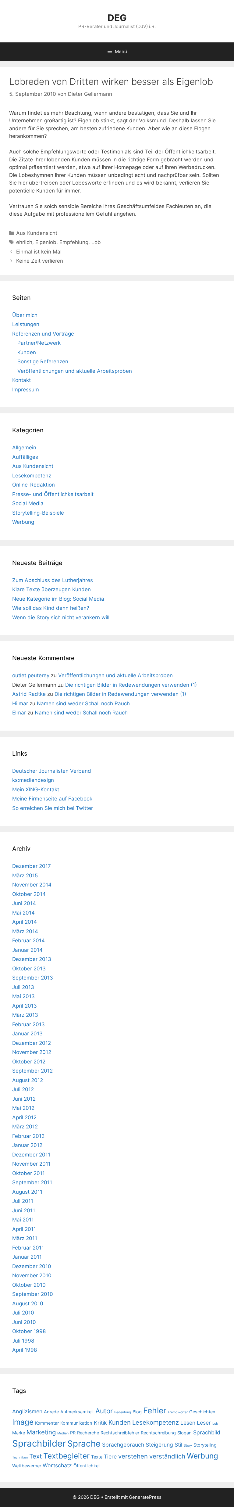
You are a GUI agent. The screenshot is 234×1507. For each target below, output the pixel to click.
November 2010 (31, 1275)
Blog (137, 1412)
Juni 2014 (24, 903)
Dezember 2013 (31, 959)
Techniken (20, 1457)
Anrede (51, 1412)
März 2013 (25, 1015)
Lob (96, 242)
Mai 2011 (23, 1220)
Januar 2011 (27, 1257)
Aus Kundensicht (36, 233)
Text (35, 1456)
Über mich (24, 315)
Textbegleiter (66, 1455)
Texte (96, 1457)
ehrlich (24, 242)
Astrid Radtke (29, 694)
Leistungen (25, 324)
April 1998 (24, 1350)
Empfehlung (73, 242)
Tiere (110, 1456)
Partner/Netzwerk (39, 343)
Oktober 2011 (28, 1173)
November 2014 (31, 885)
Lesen (187, 1422)
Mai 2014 (23, 913)
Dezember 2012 (31, 1043)
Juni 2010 (24, 1322)
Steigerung (159, 1444)
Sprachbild (206, 1432)
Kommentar (47, 1423)
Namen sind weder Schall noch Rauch (83, 703)
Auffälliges (25, 457)
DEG (117, 17)
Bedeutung (122, 1412)
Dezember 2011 (31, 1155)
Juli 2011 (22, 1201)
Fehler (154, 1410)
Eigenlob (45, 242)
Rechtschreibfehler (120, 1433)
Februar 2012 (28, 1136)
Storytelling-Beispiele (38, 513)
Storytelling (205, 1445)
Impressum (25, 390)
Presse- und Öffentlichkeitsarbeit (53, 494)
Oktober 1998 (29, 1331)
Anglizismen (27, 1411)
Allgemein (24, 447)
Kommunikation (76, 1423)
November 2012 (31, 1052)
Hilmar (20, 703)
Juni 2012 (24, 1099)
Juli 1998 (23, 1341)
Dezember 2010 (31, 1266)
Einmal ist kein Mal (39, 252)
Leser (204, 1422)
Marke (18, 1433)
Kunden (26, 352)
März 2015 (25, 875)
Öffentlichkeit (87, 1466)
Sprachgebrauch (123, 1444)
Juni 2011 (23, 1210)
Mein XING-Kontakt (35, 789)
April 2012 (24, 1117)
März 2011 (24, 1238)
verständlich (167, 1456)
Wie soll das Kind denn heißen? (50, 608)
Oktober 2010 (29, 1285)
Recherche (88, 1433)
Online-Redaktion (33, 485)
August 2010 (27, 1303)
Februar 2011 (28, 1248)
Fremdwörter (178, 1412)
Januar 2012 (27, 1145)
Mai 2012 (23, 1108)
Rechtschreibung (158, 1433)
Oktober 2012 (28, 1062)
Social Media (28, 503)
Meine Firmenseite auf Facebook (52, 799)
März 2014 (25, 931)
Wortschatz (57, 1465)
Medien (63, 1433)
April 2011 (24, 1229)
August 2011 (27, 1192)
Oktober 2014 (29, 894)
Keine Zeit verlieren (39, 261)
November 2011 (31, 1164)
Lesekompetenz (31, 476)
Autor (104, 1411)
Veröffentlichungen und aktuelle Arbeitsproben (74, 371)
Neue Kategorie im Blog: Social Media (58, 599)
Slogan (184, 1433)
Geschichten (202, 1412)
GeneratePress (145, 1497)
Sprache (84, 1443)
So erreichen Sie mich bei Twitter (52, 808)
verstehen (133, 1456)
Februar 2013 (28, 1024)
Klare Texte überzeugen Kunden (51, 589)
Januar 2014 (27, 950)
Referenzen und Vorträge (43, 334)
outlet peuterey (30, 675)
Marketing (41, 1432)
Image (23, 1421)
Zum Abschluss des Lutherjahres (52, 580)
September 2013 (32, 978)
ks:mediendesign (33, 780)
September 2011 (32, 1182)
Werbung (23, 522)
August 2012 (27, 1080)
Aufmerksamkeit (77, 1412)
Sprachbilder (39, 1443)
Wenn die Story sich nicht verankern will (60, 617)
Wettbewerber (26, 1466)
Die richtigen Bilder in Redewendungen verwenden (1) (131, 685)
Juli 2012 (23, 1089)
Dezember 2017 (31, 866)
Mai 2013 (23, 996)
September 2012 (32, 1071)
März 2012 (25, 1127)
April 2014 (24, 922)
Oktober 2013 (29, 969)
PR (73, 1433)
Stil (178, 1444)
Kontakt (21, 380)
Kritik (100, 1422)
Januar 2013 (27, 1033)
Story (188, 1446)
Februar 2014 (28, 940)
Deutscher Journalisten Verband (51, 771)
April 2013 (24, 1006)
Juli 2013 (23, 987)
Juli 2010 (23, 1313)
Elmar (19, 713)
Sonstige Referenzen (42, 361)
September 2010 (32, 1294)
